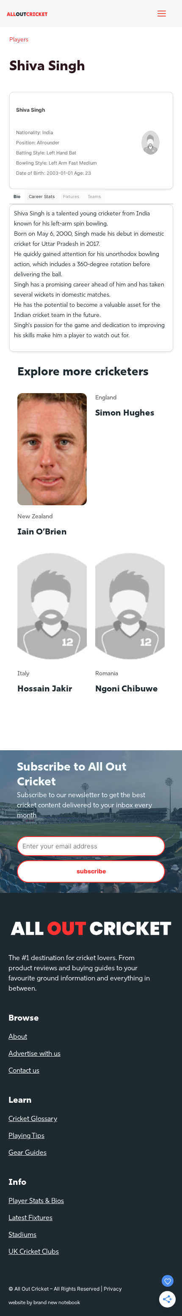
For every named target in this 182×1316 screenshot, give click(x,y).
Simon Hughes (124, 413)
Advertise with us (34, 1054)
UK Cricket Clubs (33, 1252)
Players (18, 40)
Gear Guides (27, 1153)
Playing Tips (26, 1136)
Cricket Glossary (32, 1119)
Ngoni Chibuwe (126, 689)
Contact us (23, 1071)
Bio (17, 196)
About (17, 1037)
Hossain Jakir (44, 689)
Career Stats (42, 196)
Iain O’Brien (42, 532)
